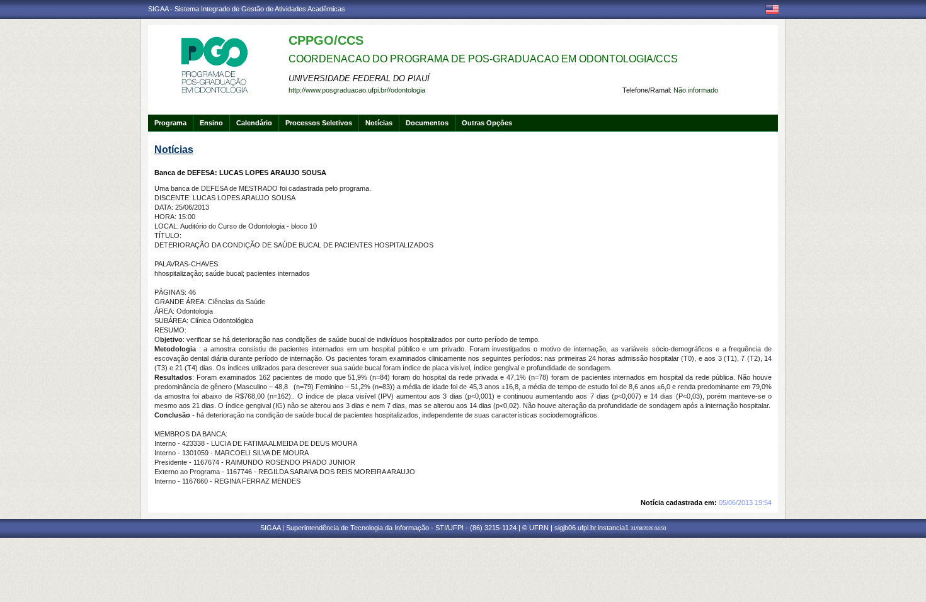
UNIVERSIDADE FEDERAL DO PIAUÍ (359, 78)
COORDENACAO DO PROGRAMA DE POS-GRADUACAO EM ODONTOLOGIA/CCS (483, 59)
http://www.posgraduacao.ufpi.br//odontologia (357, 90)
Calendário (254, 123)
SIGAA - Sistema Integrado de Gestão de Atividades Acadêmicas (246, 9)
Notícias (378, 123)
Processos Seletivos (318, 123)
